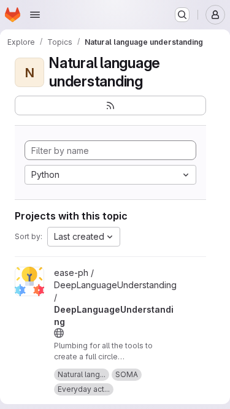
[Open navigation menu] (35, 15)
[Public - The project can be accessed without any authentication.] (59, 333)
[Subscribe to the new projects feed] (110, 105)
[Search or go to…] (182, 14)
